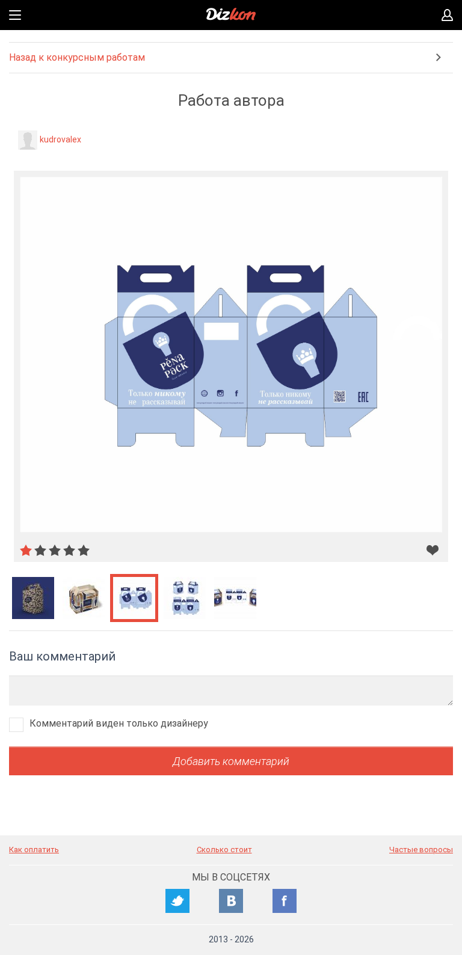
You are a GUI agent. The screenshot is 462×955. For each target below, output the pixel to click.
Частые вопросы (421, 849)
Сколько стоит (224, 849)
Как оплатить (34, 849)
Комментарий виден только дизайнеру (118, 723)
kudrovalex (60, 139)
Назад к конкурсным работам (77, 57)
